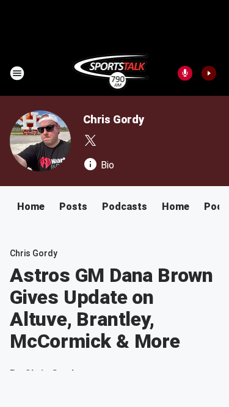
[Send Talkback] (185, 73)
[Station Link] (111, 73)
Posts (73, 206)
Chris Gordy (113, 119)
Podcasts (124, 206)
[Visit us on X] (90, 140)
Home (31, 206)
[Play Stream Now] (209, 73)
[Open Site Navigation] (17, 73)
